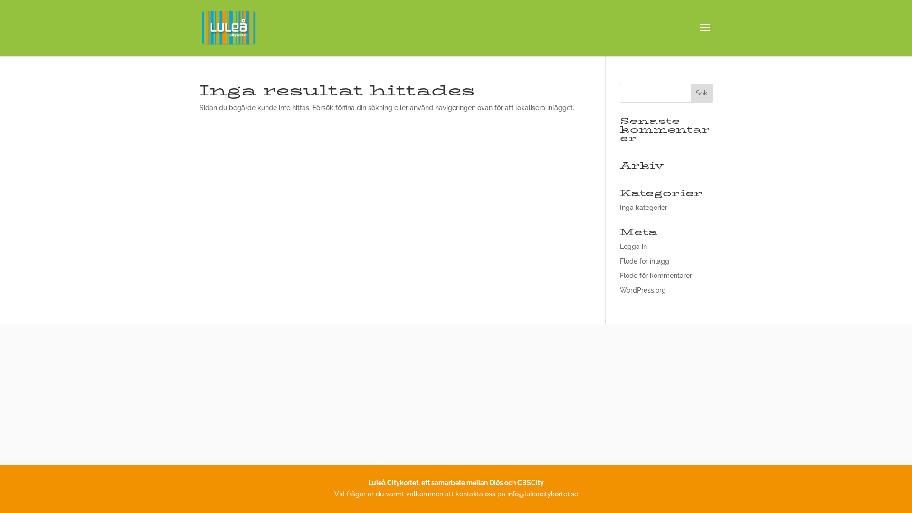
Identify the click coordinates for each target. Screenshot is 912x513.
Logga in (633, 246)
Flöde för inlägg (644, 261)
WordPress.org (643, 290)
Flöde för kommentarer (656, 275)
